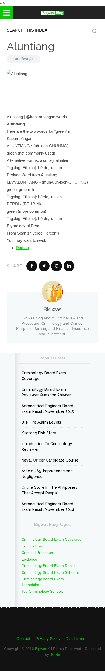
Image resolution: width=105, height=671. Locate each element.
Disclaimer (75, 638)
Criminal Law (33, 546)
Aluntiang (31, 46)
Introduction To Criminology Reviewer (47, 447)
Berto (55, 654)
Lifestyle (26, 59)
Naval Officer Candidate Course (50, 460)
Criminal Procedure (38, 552)
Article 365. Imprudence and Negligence (47, 474)
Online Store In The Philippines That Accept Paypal (49, 490)
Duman (22, 247)
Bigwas (41, 648)
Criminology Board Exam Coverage (44, 376)
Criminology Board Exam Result (49, 566)
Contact (23, 638)
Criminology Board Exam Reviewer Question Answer (46, 392)
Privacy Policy (48, 638)
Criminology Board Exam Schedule (51, 572)
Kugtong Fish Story (39, 433)
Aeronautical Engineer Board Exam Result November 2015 (48, 409)
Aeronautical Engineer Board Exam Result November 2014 (48, 507)
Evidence (29, 559)
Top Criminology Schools (43, 591)
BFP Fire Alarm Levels (41, 422)
